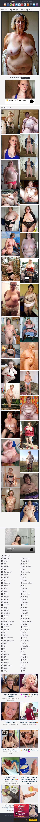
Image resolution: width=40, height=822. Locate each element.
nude (24, 591)
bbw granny (7, 572)
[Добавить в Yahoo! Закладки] (37, 4)
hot (23, 569)
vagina (24, 660)
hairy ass (25, 558)
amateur (6, 558)
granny (5, 668)
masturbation (27, 583)
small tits (25, 640)
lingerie (25, 580)
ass (4, 564)
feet (4, 649)
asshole (6, 566)
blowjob (6, 597)
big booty (6, 583)
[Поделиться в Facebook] (8, 4)
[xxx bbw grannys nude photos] (10, 269)
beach (5, 575)
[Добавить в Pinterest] (22, 4)
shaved (25, 635)
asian (5, 561)
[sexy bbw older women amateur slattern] (29, 435)
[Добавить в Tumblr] (31, 4)
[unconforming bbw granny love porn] (10, 476)
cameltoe (6, 613)
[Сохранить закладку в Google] (11, 4)
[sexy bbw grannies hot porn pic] (29, 511)
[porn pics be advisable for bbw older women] (10, 500)
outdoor (25, 602)
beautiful (6, 577)
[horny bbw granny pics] (29, 356)
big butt (6, 610)
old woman (26, 594)
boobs (5, 599)
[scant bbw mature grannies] (10, 330)
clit (4, 618)
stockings (25, 646)
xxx (23, 671)
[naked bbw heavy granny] (10, 371)
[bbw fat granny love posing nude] (29, 300)
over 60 (25, 610)
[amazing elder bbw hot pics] (10, 299)
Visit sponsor (26, 78)
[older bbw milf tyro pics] (29, 461)
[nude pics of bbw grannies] (29, 192)
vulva (24, 665)
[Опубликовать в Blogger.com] (5, 4)
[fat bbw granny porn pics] (29, 245)
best (4, 580)
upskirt (24, 657)
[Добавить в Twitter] (34, 4)
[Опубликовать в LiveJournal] (19, 4)
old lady (25, 597)
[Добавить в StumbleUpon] (28, 4)
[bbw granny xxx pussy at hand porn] (10, 424)
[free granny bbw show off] (10, 174)
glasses (6, 662)
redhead (25, 627)
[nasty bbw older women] (10, 452)
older (24, 599)
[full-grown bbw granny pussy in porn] (10, 351)
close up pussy (8, 621)
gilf (4, 657)
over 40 (25, 605)
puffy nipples (27, 621)
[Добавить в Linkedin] (16, 4)
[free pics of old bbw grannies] (29, 271)
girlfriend (6, 660)
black (5, 591)
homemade (26, 566)
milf (23, 586)
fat (4, 646)
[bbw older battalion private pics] (10, 396)
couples (6, 627)
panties (25, 616)
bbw (4, 569)
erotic (5, 643)
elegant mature (8, 640)
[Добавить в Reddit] (25, 4)
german (6, 654)
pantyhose (26, 618)
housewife (26, 572)
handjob (25, 561)
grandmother (7, 665)
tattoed (24, 649)
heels (24, 564)
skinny (24, 638)
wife (24, 668)
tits (23, 651)
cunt (4, 632)
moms (24, 588)
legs (24, 577)
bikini (5, 588)
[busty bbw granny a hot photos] (29, 145)
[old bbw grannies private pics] (29, 121)
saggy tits (25, 629)
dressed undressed (10, 638)
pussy (24, 624)
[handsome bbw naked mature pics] (29, 486)
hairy (5, 671)
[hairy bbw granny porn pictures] (10, 243)
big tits (5, 586)
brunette (6, 605)
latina (24, 575)
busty (5, 607)
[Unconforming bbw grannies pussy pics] (20, 43)
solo (24, 643)
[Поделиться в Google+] (13, 4)
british (5, 602)
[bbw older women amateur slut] (29, 329)
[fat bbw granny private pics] (29, 383)
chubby (6, 616)
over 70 (25, 613)
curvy (5, 635)
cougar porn (7, 624)
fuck (4, 651)
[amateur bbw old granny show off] (29, 218)
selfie (24, 632)
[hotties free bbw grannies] (10, 219)
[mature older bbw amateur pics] (10, 197)
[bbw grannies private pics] (29, 408)
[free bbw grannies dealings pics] (10, 122)
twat (24, 654)
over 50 (25, 607)
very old (25, 662)
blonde (5, 594)
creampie (6, 629)
